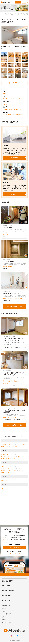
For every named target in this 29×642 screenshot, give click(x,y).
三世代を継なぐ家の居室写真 (11, 293)
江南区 (23, 444)
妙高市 (14, 480)
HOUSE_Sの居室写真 (8, 261)
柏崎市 (13, 466)
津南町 (2, 472)
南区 (7, 446)
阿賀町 (2, 458)
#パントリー (5, 381)
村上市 (8, 454)
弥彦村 (19, 456)
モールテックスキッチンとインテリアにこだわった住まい (14, 347)
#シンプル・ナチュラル (9, 98)
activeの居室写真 (7, 228)
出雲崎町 (14, 470)
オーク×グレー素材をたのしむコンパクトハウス (12, 385)
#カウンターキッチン (11, 380)
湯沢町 (20, 470)
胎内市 (8, 456)
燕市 (13, 454)
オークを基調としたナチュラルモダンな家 (11, 419)
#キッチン (4, 380)
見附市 (14, 468)
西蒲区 (16, 446)
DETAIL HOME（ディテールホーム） (12, 13)
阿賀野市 (3, 456)
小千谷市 (19, 466)
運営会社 (4, 608)
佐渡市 (2, 488)
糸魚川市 (8, 480)
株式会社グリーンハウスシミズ (9, 225)
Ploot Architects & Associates (8, 259)
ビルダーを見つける (8, 590)
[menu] (27, 2)
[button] (14, 158)
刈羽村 (7, 472)
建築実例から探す (7, 581)
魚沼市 (19, 468)
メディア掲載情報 (6, 614)
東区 (13, 444)
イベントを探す (7, 595)
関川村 (7, 458)
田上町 (8, 470)
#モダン (19, 98)
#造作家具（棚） (6, 234)
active (4, 236)
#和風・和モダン (8, 266)
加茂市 (2, 468)
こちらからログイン (14, 553)
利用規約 (4, 619)
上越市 (2, 480)
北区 (9, 444)
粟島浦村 (13, 458)
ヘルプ (3, 611)
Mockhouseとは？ (6, 605)
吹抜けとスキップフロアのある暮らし (12, 114)
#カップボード (18, 380)
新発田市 (3, 454)
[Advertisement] (14, 507)
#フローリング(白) (18, 298)
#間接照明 (5, 104)
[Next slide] (28, 8)
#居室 (4, 93)
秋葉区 (2, 446)
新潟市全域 (3, 444)
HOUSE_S (5, 268)
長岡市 (2, 466)
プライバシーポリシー (7, 622)
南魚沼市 (3, 470)
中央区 (18, 444)
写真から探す (6, 586)
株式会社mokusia (6, 291)
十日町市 (8, 468)
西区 (12, 446)
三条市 (7, 466)
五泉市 (18, 454)
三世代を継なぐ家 (6, 300)
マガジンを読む (7, 600)
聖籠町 (14, 456)
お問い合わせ (5, 617)
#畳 (15, 417)
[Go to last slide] (1, 8)
